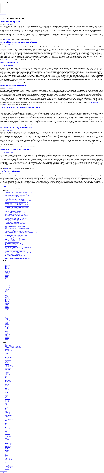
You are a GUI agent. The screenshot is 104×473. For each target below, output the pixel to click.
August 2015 (7, 338)
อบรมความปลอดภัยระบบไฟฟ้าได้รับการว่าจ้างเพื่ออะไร (15, 239)
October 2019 (7, 312)
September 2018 (7, 325)
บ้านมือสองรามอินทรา (9, 405)
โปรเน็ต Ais (7, 463)
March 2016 (7, 333)
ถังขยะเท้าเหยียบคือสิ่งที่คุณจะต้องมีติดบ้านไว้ (13, 211)
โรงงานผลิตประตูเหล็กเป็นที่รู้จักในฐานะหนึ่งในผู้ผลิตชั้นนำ (16, 214)
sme (5, 348)
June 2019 (6, 316)
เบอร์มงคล (7, 450)
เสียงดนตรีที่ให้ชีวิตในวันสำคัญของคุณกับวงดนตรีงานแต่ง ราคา (17, 235)
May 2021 (6, 294)
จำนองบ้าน (7, 372)
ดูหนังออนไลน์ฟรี (8, 380)
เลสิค (6, 454)
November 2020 (7, 300)
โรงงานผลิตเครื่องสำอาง (9, 467)
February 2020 (7, 309)
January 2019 (7, 321)
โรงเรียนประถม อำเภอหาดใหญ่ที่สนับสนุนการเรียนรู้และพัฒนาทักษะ (18, 247)
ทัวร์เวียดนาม (7, 391)
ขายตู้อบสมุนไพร (8, 360)
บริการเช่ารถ (7, 399)
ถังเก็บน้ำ (6, 385)
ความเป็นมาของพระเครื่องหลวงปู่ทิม (10, 171)
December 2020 (7, 299)
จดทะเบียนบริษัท (8, 368)
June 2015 (6, 340)
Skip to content (3, 14)
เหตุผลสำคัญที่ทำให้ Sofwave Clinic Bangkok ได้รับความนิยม (16, 196)
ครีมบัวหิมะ (7, 364)
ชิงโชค (6, 376)
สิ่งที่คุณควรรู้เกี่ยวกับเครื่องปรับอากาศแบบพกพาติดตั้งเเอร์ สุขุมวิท (17, 258)
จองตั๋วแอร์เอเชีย (8, 369)
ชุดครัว (6, 377)
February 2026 (7, 265)
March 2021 (7, 296)
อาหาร (6, 438)
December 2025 (7, 266)
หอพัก (6, 432)
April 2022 (7, 283)
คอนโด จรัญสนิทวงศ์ (9, 366)
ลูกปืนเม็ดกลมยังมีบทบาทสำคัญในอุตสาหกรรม (14, 222)
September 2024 (7, 274)
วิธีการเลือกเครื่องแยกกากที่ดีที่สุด (9, 62)
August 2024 (7, 275)
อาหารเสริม (7, 439)
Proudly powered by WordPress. (6, 472)
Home (4, 15)
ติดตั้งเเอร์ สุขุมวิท (8, 381)
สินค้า (5, 82)
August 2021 (7, 291)
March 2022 (7, 284)
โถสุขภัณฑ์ (7, 462)
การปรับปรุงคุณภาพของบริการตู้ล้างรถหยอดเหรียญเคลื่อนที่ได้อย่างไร (20, 107)
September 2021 (7, 290)
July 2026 (6, 262)
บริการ (5, 104)
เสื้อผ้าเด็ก (6, 455)
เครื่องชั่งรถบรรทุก (7, 59)
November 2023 (7, 282)
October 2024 (7, 273)
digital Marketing (8, 345)
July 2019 (6, 315)
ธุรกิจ (6, 396)
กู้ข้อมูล (6, 356)
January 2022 (7, 286)
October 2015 (7, 337)
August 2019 (7, 314)
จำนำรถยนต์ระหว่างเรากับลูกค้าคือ (11, 208)
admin (12, 24)
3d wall (6, 344)
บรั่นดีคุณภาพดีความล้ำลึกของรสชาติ (12, 242)
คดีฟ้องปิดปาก (7, 362)
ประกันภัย (7, 407)
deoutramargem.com (3, 0)
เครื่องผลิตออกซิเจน (8, 444)
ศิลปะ (6, 424)
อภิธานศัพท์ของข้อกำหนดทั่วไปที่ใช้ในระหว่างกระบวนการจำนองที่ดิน (18, 252)
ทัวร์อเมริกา (7, 389)
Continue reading (94, 102)
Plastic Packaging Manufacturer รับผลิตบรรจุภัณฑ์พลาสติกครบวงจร (17, 195)
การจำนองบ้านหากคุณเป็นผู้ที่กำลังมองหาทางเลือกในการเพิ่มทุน (17, 231)
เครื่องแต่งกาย (7, 447)
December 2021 (7, 287)
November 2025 (7, 267)
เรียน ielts (6, 451)
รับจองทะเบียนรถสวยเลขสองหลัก (11, 256)
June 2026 (6, 263)
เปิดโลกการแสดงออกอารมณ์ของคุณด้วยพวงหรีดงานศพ (15, 244)
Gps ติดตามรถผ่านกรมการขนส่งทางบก (12, 346)
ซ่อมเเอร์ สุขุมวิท (8, 378)
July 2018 (6, 327)
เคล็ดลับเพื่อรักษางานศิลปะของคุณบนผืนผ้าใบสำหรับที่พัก (16, 127)
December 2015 (7, 336)
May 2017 (6, 330)
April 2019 (7, 318)
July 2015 (6, 339)
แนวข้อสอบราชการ (8, 459)
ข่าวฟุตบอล (7, 361)
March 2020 (7, 308)
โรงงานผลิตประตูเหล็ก (9, 466)
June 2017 (6, 329)
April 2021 (7, 295)
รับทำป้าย (6, 416)
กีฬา (5, 354)
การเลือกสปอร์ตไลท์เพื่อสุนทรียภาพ (10, 22)
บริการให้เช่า (7, 400)
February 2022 (7, 285)
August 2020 (7, 303)
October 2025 (7, 268)
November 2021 (7, 288)
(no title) (6, 227)
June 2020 (6, 305)
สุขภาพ (6, 430)
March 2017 (7, 332)
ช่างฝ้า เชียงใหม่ (8, 374)
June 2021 (6, 293)
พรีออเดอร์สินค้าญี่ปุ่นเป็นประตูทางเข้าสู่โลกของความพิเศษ (16, 238)
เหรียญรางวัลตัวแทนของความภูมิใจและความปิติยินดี (15, 250)
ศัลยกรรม (6, 423)
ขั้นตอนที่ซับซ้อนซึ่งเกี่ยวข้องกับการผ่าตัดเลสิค (13, 254)
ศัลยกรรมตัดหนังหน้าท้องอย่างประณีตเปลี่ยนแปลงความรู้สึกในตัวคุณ (18, 236)
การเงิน (6, 353)
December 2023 (7, 281)
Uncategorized (6, 168)
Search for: (4, 188)
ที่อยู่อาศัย (6, 395)
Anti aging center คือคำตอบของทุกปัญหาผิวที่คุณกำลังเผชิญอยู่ (16, 202)
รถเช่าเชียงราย (7, 412)
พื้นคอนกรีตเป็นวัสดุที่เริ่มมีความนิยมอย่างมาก (13, 240)
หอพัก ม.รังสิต (7, 434)
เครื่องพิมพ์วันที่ (8, 446)
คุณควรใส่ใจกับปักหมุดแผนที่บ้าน (11, 246)
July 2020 (6, 304)
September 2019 (7, 313)
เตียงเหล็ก (6, 448)
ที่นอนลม (6, 392)
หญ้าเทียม (7, 431)
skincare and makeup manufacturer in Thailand (13, 347)
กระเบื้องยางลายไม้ (8, 350)
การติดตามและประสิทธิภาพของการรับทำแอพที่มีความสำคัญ (16, 248)
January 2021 (7, 298)
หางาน (6, 435)
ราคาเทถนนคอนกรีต (9, 419)
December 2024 (7, 271)
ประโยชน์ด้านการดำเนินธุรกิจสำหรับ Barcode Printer (15, 149)
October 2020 (7, 301)
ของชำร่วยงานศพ (8, 357)
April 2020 (7, 307)
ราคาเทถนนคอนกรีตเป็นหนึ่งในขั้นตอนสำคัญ (13, 216)
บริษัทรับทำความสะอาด (9, 401)
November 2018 (7, 323)
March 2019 (7, 319)
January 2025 (7, 270)
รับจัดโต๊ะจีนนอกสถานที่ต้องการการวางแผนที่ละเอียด (15, 223)
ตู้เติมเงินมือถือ (7, 384)
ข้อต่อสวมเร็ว (7, 358)
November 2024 (7, 272)
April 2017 (7, 331)
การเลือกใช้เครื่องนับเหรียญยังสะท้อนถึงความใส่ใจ (14, 220)
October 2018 (7, 324)
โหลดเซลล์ (7, 469)
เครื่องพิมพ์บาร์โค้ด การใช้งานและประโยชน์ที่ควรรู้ (14, 219)
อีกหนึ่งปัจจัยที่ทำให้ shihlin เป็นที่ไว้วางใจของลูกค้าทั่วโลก (16, 212)
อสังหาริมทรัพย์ (8, 436)
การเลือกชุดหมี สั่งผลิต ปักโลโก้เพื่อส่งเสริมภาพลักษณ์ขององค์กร (17, 207)
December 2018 (7, 322)
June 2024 (6, 277)
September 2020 (7, 302)
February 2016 (7, 334)
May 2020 (6, 306)
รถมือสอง (6, 411)
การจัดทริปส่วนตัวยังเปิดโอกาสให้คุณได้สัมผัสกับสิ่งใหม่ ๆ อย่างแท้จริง (18, 200)
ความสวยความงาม (8, 365)
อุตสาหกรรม (7, 440)
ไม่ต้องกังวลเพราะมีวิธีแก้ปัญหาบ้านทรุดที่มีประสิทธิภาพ (15, 226)
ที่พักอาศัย (7, 393)
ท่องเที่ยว (6, 388)
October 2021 (7, 289)
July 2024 (6, 276)
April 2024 (7, 278)
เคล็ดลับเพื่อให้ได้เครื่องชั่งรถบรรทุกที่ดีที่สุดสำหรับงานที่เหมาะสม (18, 42)
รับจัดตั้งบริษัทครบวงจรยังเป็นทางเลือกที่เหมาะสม (14, 210)
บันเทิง (6, 403)
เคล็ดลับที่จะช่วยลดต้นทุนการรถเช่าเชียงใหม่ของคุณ (15, 255)
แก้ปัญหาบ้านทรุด (8, 458)
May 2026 (6, 264)
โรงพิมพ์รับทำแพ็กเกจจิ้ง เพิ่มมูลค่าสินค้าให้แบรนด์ (14, 199)
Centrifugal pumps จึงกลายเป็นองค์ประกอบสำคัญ (14, 203)
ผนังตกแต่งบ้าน (8, 409)
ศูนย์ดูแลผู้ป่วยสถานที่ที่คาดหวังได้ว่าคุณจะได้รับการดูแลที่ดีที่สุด (17, 228)
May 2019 (6, 317)
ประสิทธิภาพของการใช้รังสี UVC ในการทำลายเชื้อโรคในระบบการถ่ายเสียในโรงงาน (21, 232)
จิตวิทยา (6, 373)
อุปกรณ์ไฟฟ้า (7, 442)
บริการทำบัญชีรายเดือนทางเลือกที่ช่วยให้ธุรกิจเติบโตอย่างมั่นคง (17, 198)
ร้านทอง (6, 420)
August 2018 (7, 326)
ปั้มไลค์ (6, 408)
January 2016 (7, 335)
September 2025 (7, 269)
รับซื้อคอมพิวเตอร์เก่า (9, 415)
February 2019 (7, 320)
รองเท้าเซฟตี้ (7, 413)
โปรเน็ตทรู (7, 465)
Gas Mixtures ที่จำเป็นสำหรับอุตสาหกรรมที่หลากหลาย (15, 251)
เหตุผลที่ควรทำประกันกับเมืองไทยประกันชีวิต (13, 85)
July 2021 (6, 292)
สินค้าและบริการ (7, 39)
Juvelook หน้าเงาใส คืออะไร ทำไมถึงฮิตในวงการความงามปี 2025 (17, 206)
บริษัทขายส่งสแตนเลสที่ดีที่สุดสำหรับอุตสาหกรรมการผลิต (15, 218)
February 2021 (7, 297)
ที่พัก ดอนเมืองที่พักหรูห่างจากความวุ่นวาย (13, 243)
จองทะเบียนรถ (7, 370)
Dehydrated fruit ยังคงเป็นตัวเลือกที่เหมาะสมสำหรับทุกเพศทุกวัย (16, 215)
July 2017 (6, 328)
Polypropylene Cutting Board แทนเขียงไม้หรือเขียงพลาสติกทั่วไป (16, 204)
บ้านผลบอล (7, 404)
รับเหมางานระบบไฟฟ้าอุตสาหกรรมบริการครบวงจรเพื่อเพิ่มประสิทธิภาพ (18, 192)
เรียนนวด (6, 452)
